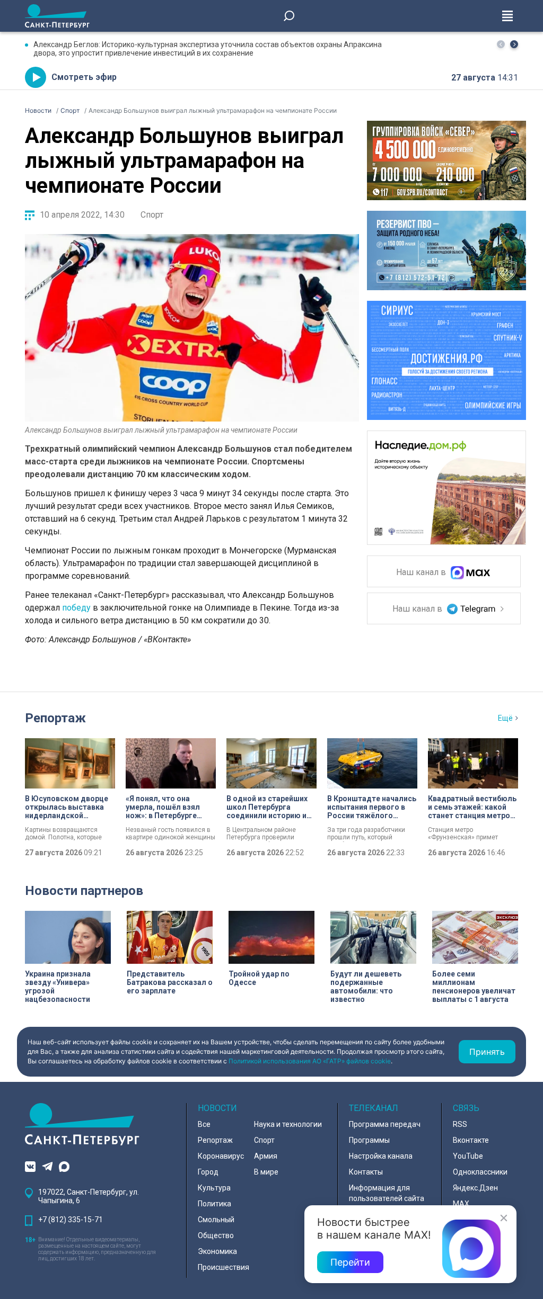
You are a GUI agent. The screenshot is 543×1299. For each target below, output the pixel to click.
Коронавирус (221, 1156)
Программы (369, 1140)
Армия (265, 1156)
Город (208, 1172)
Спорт (152, 215)
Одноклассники (480, 1172)
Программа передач (385, 1124)
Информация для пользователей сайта (386, 1193)
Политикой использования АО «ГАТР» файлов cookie (310, 1061)
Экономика (217, 1251)
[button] (514, 44)
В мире (266, 1172)
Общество (216, 1235)
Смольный (216, 1219)
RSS (460, 1124)
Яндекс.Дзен (475, 1188)
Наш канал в (422, 573)
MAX (461, 1203)
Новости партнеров (84, 890)
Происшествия (223, 1267)
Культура (214, 1188)
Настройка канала (381, 1156)
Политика (214, 1203)
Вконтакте (471, 1140)
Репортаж (55, 718)
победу (76, 608)
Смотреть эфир (84, 77)
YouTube (468, 1156)
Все (204, 1124)
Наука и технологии (288, 1124)
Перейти (350, 1262)
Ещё (505, 718)
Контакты (366, 1172)
